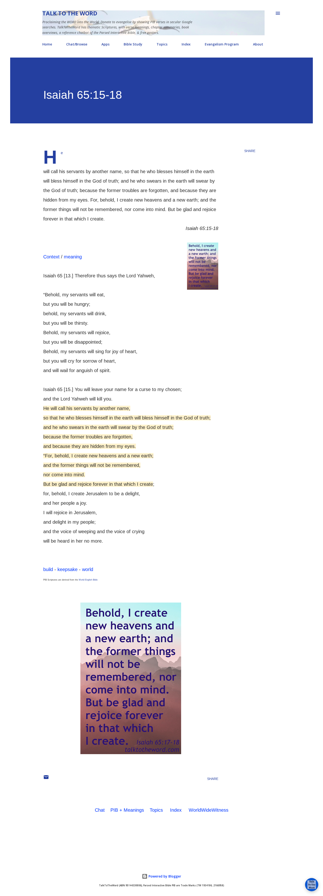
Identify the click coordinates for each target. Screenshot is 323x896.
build (48, 569)
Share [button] (249, 151)
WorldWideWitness (208, 810)
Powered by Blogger (164, 876)
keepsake (67, 569)
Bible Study (133, 44)
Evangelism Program (222, 44)
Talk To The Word (69, 13)
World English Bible (88, 580)
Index (186, 44)
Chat (100, 810)
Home (47, 44)
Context (51, 256)
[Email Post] (46, 779)
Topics (162, 44)
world (87, 569)
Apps (105, 44)
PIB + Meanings (127, 810)
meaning (73, 256)
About (258, 44)
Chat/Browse (76, 44)
